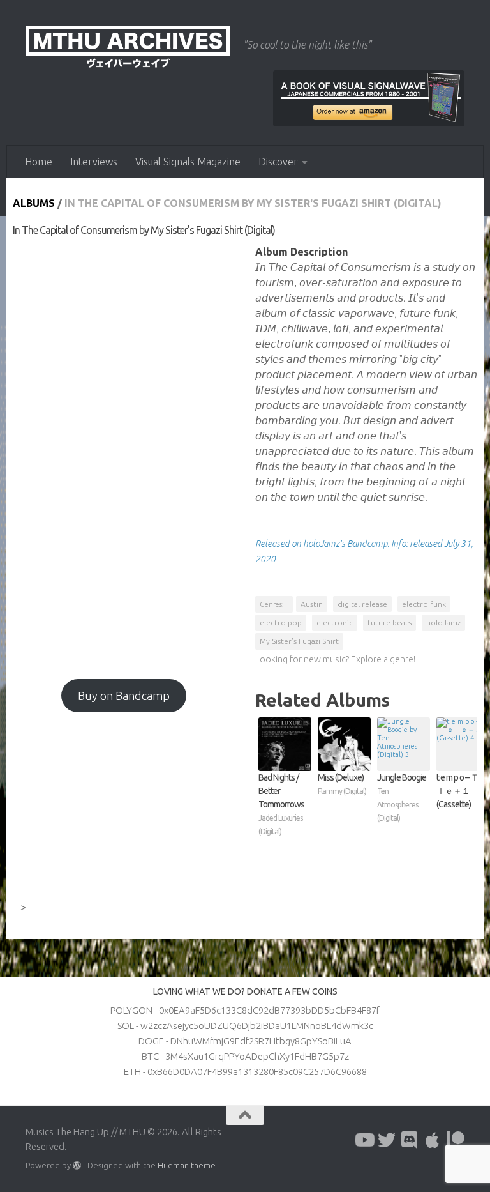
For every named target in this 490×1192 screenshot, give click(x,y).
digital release (362, 604)
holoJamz (443, 622)
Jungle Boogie (401, 797)
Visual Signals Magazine (188, 161)
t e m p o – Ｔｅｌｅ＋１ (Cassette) (461, 790)
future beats (390, 622)
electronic (334, 622)
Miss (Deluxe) (342, 783)
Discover (278, 161)
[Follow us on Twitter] (387, 1140)
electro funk (424, 604)
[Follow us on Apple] (433, 1140)
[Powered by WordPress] (77, 1165)
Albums (34, 203)
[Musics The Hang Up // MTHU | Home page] (128, 48)
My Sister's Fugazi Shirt (299, 641)
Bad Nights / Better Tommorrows (281, 804)
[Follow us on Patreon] (455, 1140)
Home (38, 161)
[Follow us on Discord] (410, 1140)
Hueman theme (187, 1165)
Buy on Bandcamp (124, 695)
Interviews (93, 161)
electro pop (281, 622)
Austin (312, 604)
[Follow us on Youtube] (364, 1140)
